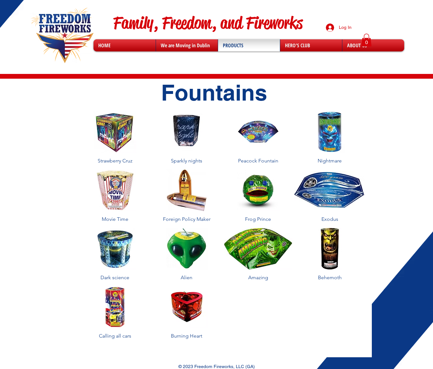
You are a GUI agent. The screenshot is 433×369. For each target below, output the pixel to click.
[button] (366, 40)
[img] (115, 140)
